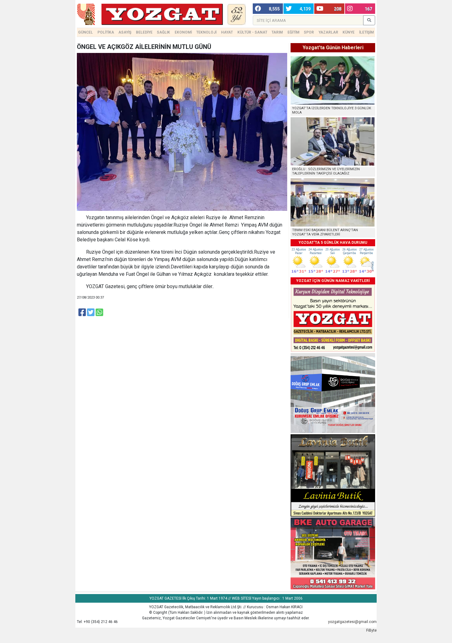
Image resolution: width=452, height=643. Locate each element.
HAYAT (227, 32)
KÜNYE (349, 32)
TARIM (277, 32)
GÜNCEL (85, 32)
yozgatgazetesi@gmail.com (352, 622)
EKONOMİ (183, 32)
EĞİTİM (293, 32)
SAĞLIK (163, 32)
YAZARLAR (328, 32)
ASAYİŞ (124, 32)
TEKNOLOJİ (206, 32)
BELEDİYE (144, 32)
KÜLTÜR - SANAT (252, 32)
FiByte (371, 630)
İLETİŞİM (366, 32)
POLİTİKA (105, 32)
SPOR (309, 32)
